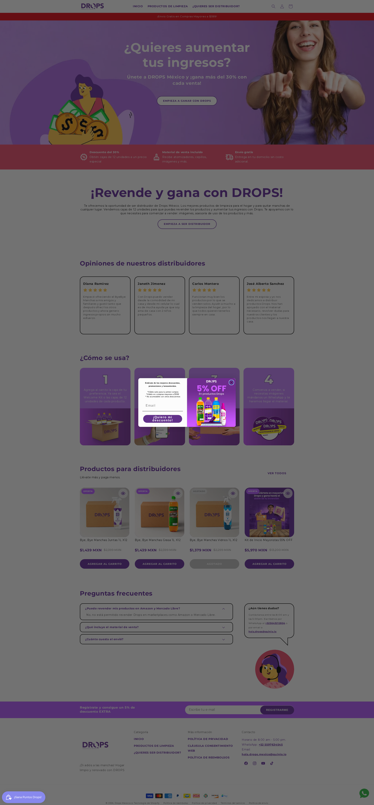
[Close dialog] (231, 382)
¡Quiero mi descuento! (162, 419)
